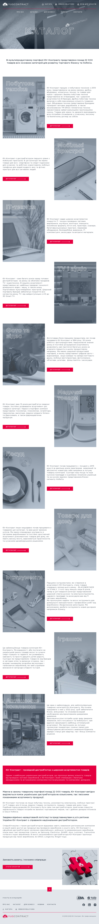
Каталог (34, 12)
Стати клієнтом (13, 867)
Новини (64, 12)
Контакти (78, 12)
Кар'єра (8, 909)
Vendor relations (26, 909)
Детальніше (55, 126)
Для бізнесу (49, 12)
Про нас (20, 12)
